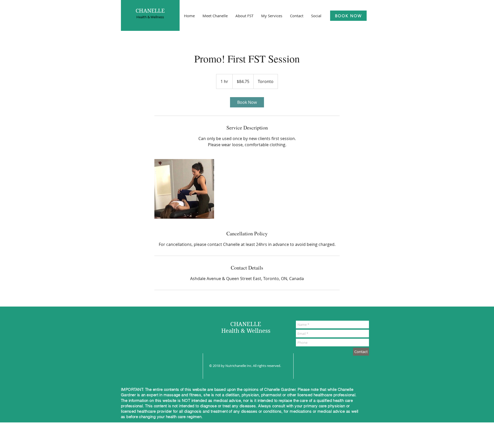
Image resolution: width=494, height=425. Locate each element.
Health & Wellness (150, 17)
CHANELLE (150, 11)
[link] (247, 102)
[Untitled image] (184, 189)
